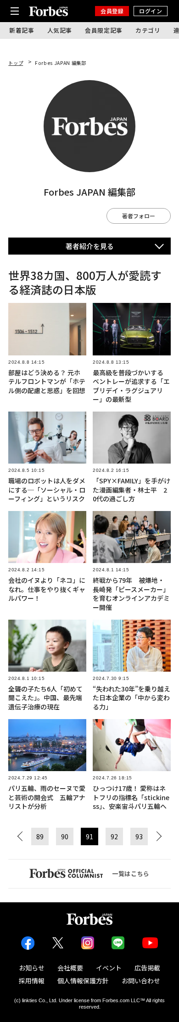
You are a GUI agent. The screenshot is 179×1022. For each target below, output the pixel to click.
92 (114, 836)
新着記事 (21, 30)
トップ (15, 62)
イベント (109, 967)
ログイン (150, 11)
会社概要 (70, 967)
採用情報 (32, 980)
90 (64, 836)
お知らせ (32, 967)
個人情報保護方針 (83, 980)
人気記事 (60, 30)
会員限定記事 (104, 30)
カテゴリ (148, 30)
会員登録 (112, 11)
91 (89, 836)
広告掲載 (147, 967)
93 (139, 836)
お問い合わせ (141, 980)
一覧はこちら (131, 873)
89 (40, 836)
